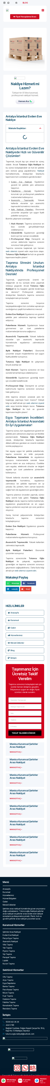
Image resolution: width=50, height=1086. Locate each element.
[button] (40, 128)
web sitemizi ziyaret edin (25, 571)
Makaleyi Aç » (16, 752)
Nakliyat (40, 171)
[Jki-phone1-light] (33, 1068)
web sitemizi (11, 251)
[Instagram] (17, 1068)
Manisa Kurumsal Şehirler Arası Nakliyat (24, 745)
